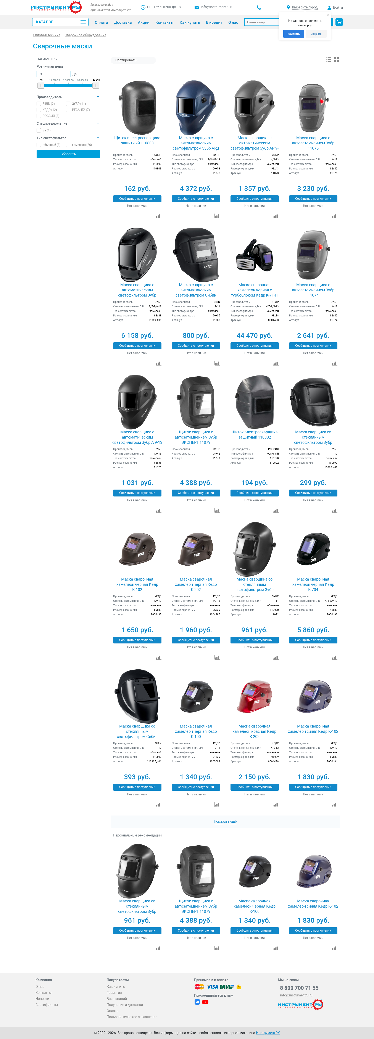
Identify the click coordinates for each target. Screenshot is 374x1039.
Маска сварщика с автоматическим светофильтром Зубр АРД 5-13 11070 (196, 146)
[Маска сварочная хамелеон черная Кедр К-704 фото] (313, 549)
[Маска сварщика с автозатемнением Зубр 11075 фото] (313, 107)
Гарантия (114, 993)
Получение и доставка (125, 1005)
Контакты (43, 993)
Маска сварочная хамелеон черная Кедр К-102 (137, 584)
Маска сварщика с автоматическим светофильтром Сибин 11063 (196, 292)
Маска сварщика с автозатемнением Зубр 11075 (313, 143)
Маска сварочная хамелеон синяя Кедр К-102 (313, 729)
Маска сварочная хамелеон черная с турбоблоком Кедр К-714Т (254, 289)
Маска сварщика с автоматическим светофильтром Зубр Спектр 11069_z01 (137, 292)
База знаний (117, 999)
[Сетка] (336, 61)
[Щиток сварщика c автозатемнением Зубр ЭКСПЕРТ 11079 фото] (196, 402)
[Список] (329, 61)
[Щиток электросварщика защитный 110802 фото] (254, 402)
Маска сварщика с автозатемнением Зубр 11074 (313, 289)
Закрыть (316, 33)
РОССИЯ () (51, 116)
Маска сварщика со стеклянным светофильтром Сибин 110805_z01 (137, 734)
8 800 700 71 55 (299, 988)
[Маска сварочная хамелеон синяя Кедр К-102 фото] (313, 696)
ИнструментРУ (268, 1033)
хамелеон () (82, 145)
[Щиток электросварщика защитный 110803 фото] (137, 107)
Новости (42, 999)
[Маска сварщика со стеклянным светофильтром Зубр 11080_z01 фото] (313, 402)
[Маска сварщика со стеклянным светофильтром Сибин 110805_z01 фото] (137, 696)
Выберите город (305, 7)
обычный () (52, 145)
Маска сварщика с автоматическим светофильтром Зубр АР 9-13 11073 (255, 146)
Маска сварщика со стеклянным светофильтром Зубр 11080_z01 (313, 440)
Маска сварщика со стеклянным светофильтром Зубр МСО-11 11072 (254, 587)
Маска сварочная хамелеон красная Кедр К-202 (254, 731)
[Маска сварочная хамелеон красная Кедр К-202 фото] (254, 696)
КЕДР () (50, 110)
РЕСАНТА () (81, 110)
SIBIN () (49, 103)
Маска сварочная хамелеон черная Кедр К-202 (196, 584)
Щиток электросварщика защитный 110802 (255, 434)
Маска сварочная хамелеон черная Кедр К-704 (313, 584)
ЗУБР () (79, 103)
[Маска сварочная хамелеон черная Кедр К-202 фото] (196, 549)
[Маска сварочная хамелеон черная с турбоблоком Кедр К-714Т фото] (254, 255)
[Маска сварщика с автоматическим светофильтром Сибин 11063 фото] (196, 255)
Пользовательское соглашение (132, 1017)
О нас (39, 987)
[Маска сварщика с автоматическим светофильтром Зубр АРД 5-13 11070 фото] (196, 107)
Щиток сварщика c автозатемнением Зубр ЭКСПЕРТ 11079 (196, 437)
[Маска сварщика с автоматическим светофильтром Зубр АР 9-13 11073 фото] (254, 107)
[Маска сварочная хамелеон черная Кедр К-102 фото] (137, 549)
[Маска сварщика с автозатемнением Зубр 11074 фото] (313, 255)
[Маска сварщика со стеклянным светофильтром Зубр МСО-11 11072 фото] (254, 549)
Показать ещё (225, 821)
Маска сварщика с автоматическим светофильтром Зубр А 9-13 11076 (137, 440)
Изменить (294, 33)
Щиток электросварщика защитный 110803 (137, 140)
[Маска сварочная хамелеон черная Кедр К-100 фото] (196, 696)
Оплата (113, 1011)
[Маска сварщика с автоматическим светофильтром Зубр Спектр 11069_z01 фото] (137, 255)
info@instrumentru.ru (217, 7)
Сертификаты (46, 1005)
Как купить (116, 987)
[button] (339, 22)
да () (47, 130)
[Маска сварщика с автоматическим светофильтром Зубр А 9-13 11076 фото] (137, 402)
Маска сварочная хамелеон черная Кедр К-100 (196, 731)
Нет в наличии (137, 205)
